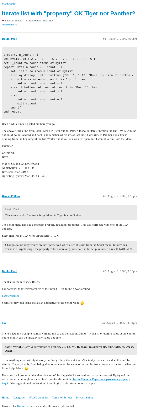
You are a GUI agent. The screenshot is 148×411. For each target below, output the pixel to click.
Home (5, 397)
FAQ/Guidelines (39, 397)
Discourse (23, 406)
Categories (19, 397)
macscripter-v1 (9, 24)
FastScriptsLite (10, 295)
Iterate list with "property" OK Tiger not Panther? (68, 13)
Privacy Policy (84, 397)
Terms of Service (62, 397)
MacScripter (9, 3)
